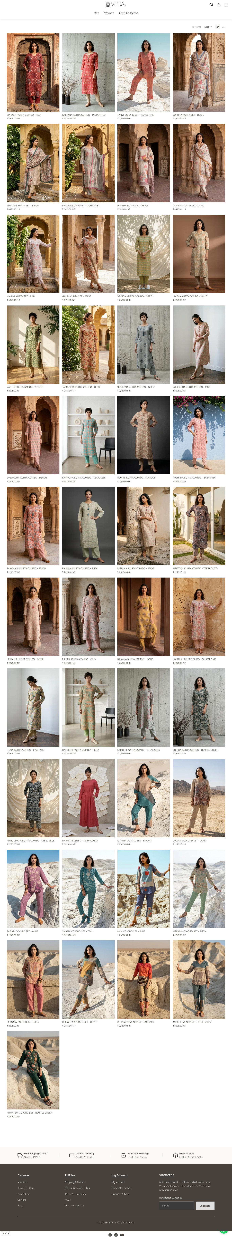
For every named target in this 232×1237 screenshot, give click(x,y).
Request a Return (121, 1188)
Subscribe (205, 1205)
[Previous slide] (12, 72)
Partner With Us (120, 1193)
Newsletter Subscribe (170, 1197)
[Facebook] (110, 1235)
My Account (118, 1182)
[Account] (219, 5)
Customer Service (74, 1205)
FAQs (68, 1199)
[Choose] (54, 106)
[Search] (212, 5)
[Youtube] (122, 1235)
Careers (21, 1199)
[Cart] (227, 5)
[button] (208, 27)
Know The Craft (25, 1188)
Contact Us (23, 1193)
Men (96, 13)
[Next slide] (54, 72)
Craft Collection (128, 13)
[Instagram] (116, 1235)
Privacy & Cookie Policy (77, 1188)
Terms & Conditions (75, 1193)
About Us (22, 1182)
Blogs (20, 1205)
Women (109, 13)
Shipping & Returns (75, 1182)
